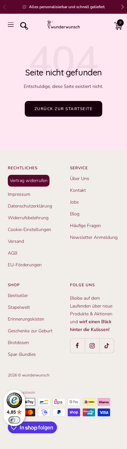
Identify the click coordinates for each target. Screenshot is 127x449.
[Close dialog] (113, 137)
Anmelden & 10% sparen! (63, 298)
